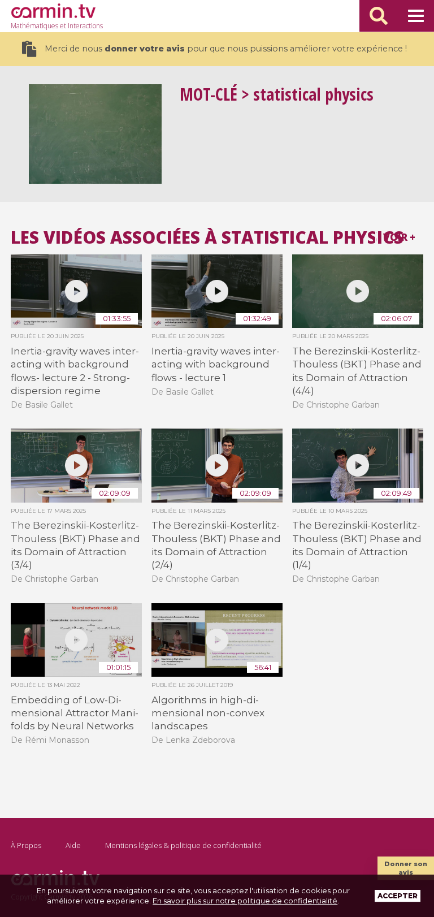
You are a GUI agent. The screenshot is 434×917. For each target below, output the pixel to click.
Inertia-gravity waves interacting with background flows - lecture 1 (215, 364)
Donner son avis (405, 868)
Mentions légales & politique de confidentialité (183, 845)
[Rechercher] (379, 16)
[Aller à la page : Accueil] (53, 10)
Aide (73, 845)
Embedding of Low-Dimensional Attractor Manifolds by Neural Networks (74, 713)
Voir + (399, 237)
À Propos (26, 845)
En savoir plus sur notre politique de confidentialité (245, 900)
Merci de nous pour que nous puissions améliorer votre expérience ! (226, 49)
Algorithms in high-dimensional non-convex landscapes (207, 713)
